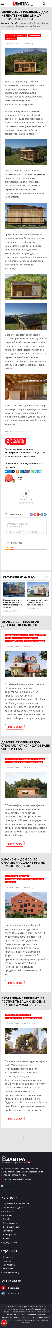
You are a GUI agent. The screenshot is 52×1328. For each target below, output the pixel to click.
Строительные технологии (16, 1203)
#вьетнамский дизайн (15, 879)
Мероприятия (9, 1234)
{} (36, 532)
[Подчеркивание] (13, 532)
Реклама (7, 1260)
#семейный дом (35, 762)
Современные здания (13, 1207)
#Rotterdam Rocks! (22, 1015)
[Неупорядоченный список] (23, 532)
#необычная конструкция (16, 762)
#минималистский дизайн (33, 759)
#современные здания (34, 641)
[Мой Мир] (10, 472)
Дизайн (14, 23)
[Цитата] (26, 532)
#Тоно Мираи (11, 38)
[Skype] (36, 472)
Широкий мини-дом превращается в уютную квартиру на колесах (12, 603)
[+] (39, 532)
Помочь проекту (21, 478)
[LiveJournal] (25, 472)
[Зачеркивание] (16, 532)
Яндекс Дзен (14, 1287)
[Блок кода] (29, 532)
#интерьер (10, 35)
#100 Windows (11, 876)
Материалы (8, 1211)
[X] (13, 472)
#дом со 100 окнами (34, 879)
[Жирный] (7, 532)
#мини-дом (21, 35)
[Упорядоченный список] (20, 532)
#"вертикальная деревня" (16, 635)
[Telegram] (39, 472)
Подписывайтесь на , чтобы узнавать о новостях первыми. (25, 452)
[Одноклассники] (17, 472)
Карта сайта (9, 1264)
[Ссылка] (32, 532)
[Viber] (28, 472)
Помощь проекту (11, 1272)
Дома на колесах (10, 1223)
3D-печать (8, 1238)
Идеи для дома (10, 1242)
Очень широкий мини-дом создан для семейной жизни (37, 602)
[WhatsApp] (32, 472)
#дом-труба (10, 882)
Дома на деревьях (11, 1226)
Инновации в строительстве (23, 1306)
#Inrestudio (24, 876)
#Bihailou (33, 635)
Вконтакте (13, 1293)
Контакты (8, 1268)
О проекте (8, 1257)
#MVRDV (42, 635)
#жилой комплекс (29, 638)
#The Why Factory (13, 638)
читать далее (15, 726)
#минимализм (34, 35)
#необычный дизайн (14, 641)
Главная (5, 23)
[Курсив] (10, 532)
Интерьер (8, 1215)
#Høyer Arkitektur (13, 759)
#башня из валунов (13, 1018)
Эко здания (8, 1230)
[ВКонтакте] (6, 472)
